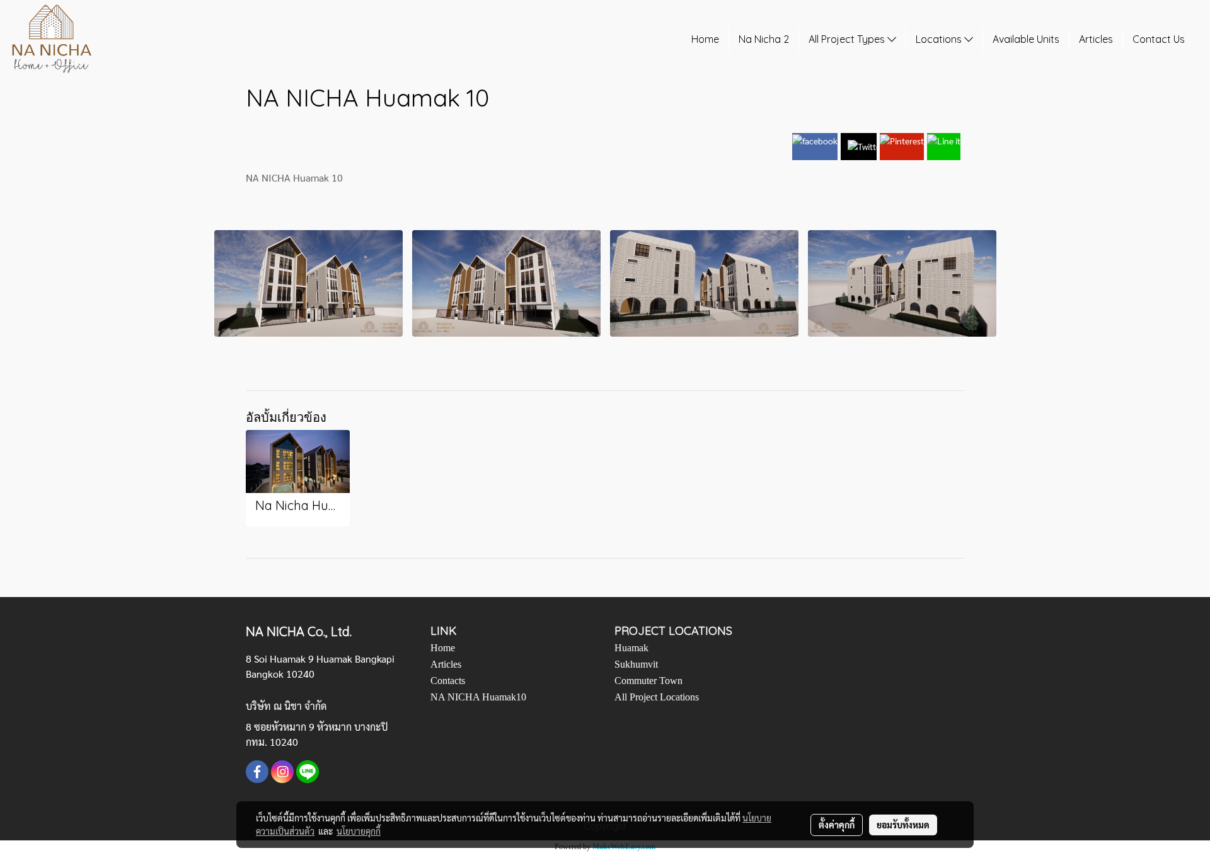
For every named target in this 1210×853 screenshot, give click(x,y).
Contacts (447, 680)
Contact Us (1158, 39)
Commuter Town (648, 680)
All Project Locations (656, 697)
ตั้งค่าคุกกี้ (837, 824)
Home (705, 39)
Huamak (631, 647)
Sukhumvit (636, 664)
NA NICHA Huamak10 (478, 697)
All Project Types (848, 39)
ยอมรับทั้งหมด (903, 824)
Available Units (1026, 39)
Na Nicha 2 (764, 39)
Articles (1096, 39)
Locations (940, 39)
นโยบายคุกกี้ (359, 831)
